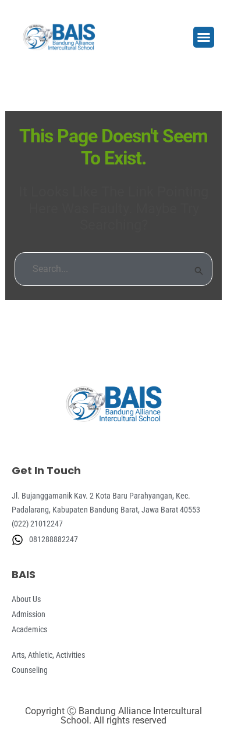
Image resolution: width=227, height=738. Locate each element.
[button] (203, 37)
